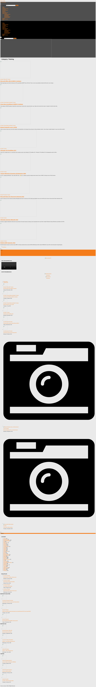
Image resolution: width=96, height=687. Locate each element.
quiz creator (5, 561)
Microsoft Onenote (7, 16)
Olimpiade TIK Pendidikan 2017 (8, 150)
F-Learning (5, 545)
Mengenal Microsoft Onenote (7, 631)
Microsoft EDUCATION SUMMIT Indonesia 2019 (10, 620)
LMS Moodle (6, 30)
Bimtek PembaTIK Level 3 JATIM (8, 127)
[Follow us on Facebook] (2, 251)
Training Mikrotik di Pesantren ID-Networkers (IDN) (13, 173)
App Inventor (5, 539)
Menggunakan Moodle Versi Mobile (9, 581)
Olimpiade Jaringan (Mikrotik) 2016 (9, 219)
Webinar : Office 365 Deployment (7, 650)
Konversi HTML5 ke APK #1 (6, 671)
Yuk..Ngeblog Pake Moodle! (7, 586)
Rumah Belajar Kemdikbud (8, 102)
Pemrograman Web (6, 559)
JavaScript (5, 548)
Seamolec (5, 563)
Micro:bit (3, 26)
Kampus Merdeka (5, 12)
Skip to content (2, 0)
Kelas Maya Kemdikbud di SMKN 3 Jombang (11, 104)
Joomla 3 (4, 549)
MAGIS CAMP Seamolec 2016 (7, 242)
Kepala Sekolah (5, 551)
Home (3, 22)
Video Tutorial (4, 13)
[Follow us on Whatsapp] (2, 254)
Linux (4, 428)
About (3, 19)
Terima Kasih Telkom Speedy (8, 527)
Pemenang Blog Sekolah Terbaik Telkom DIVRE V (11, 323)
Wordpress (5, 570)
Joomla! (4, 550)
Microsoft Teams (7, 17)
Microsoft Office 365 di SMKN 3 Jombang (10, 81)
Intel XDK (4, 547)
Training (9, 79)
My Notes (1, 102)
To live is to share (3, 2)
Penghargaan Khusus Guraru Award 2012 (10, 332)
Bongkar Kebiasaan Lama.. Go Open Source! (10, 429)
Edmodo (4, 544)
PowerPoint (5, 560)
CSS (4, 541)
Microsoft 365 (6, 15)
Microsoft (1, 79)
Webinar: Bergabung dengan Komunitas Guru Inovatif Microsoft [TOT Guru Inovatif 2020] (16, 611)
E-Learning (4, 9)
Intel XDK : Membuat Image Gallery (8, 680)
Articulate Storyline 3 (8, 660)
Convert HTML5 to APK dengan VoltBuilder (9, 661)
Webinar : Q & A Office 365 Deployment (8, 641)
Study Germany (5, 564)
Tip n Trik (4, 565)
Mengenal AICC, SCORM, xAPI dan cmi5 (9, 577)
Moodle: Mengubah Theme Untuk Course (10, 590)
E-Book (4, 543)
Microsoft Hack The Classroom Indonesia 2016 (12, 196)
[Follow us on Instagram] (2, 252)
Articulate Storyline (5, 8)
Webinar (3, 18)
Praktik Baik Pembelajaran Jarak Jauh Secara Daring (10, 601)
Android (3, 7)
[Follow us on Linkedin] (2, 255)
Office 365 (4, 11)
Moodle (9, 575)
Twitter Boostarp (6, 567)
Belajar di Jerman (5, 34)
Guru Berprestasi (5, 10)
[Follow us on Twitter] (2, 253)
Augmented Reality (6, 540)
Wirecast (4, 569)
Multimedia (5, 556)
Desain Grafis (5, 542)
